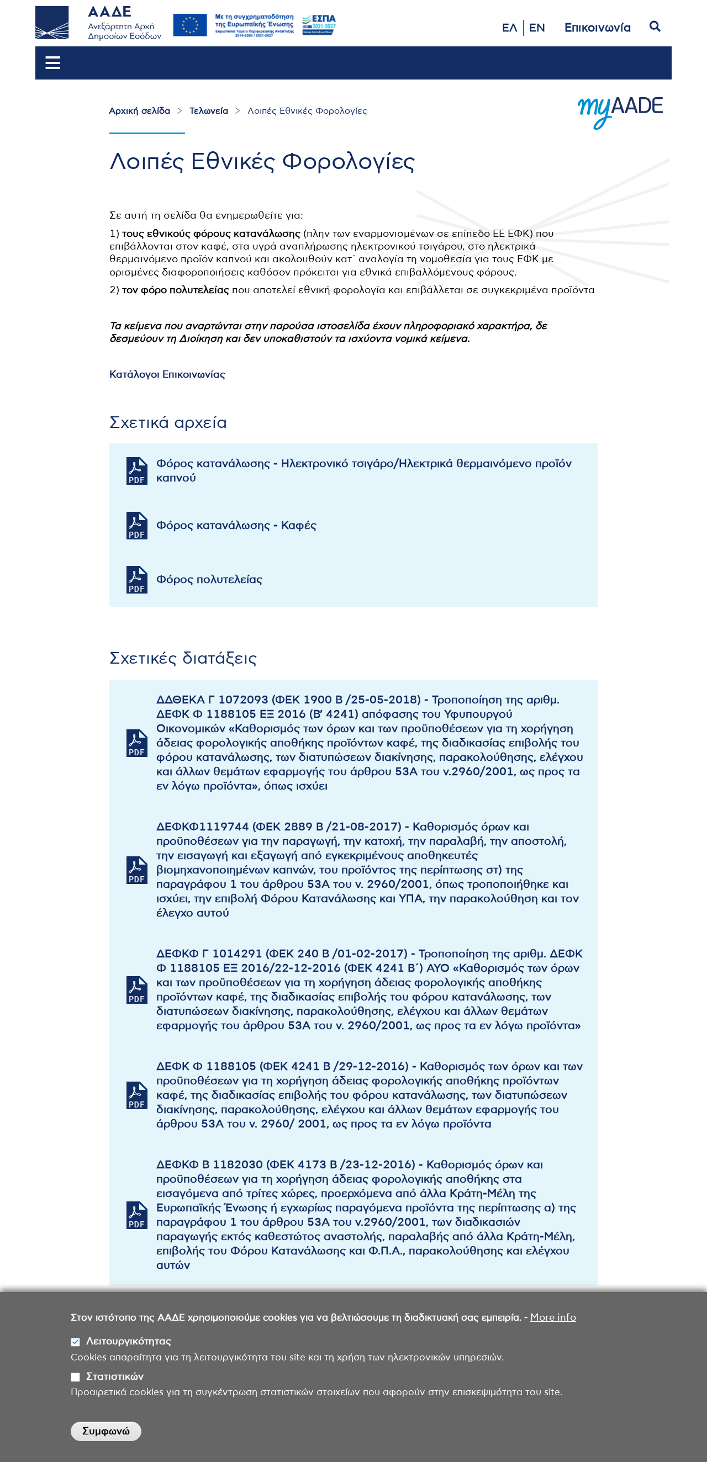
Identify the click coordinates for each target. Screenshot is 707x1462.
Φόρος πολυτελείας (209, 579)
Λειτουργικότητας (128, 1342)
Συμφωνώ (106, 1432)
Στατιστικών (115, 1377)
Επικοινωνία (597, 28)
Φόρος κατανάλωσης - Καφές (236, 525)
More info (553, 1318)
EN (537, 28)
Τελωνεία (208, 111)
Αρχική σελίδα (139, 111)
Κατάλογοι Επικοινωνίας (167, 375)
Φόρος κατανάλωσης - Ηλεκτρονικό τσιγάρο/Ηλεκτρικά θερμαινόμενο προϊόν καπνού (364, 471)
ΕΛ (510, 28)
